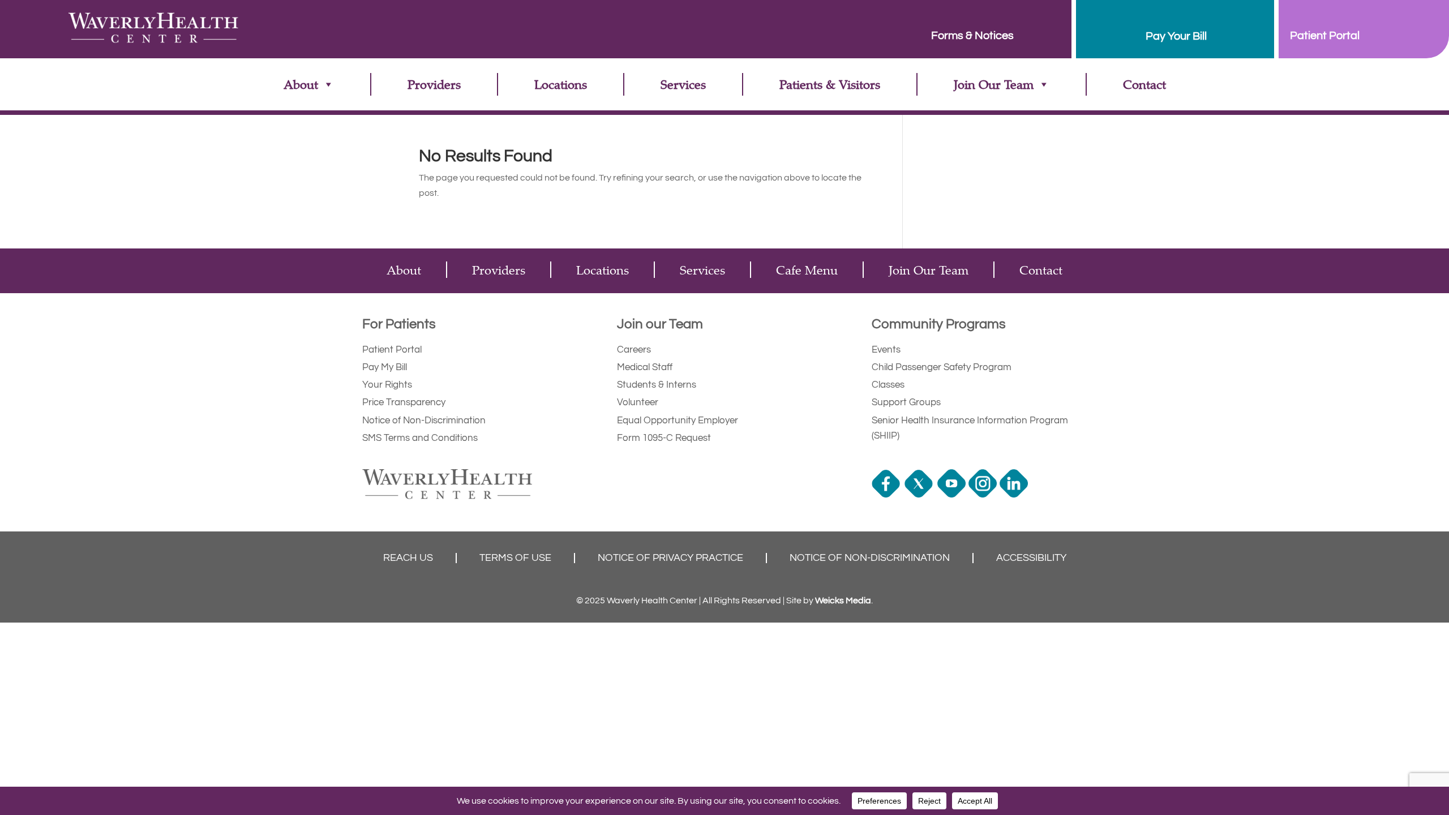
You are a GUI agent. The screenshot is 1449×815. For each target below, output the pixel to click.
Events (886, 350)
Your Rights (387, 385)
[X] (920, 494)
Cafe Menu (807, 269)
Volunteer (637, 402)
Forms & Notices (972, 35)
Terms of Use (515, 558)
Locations (560, 84)
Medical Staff (644, 367)
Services (683, 84)
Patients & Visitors (829, 84)
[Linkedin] (1015, 494)
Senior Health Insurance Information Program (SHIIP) (970, 428)
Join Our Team (994, 84)
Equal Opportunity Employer (677, 420)
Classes (888, 385)
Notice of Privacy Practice (670, 558)
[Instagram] (984, 494)
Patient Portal (392, 350)
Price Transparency (403, 402)
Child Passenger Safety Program (941, 367)
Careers (634, 350)
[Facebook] (887, 494)
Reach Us (408, 558)
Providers (434, 84)
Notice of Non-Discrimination (424, 420)
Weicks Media (843, 600)
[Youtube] (952, 494)
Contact (1144, 84)
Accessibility (1031, 558)
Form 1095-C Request (664, 438)
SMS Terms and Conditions (420, 438)
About (301, 84)
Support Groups (906, 402)
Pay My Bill (384, 367)
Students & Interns (656, 385)
